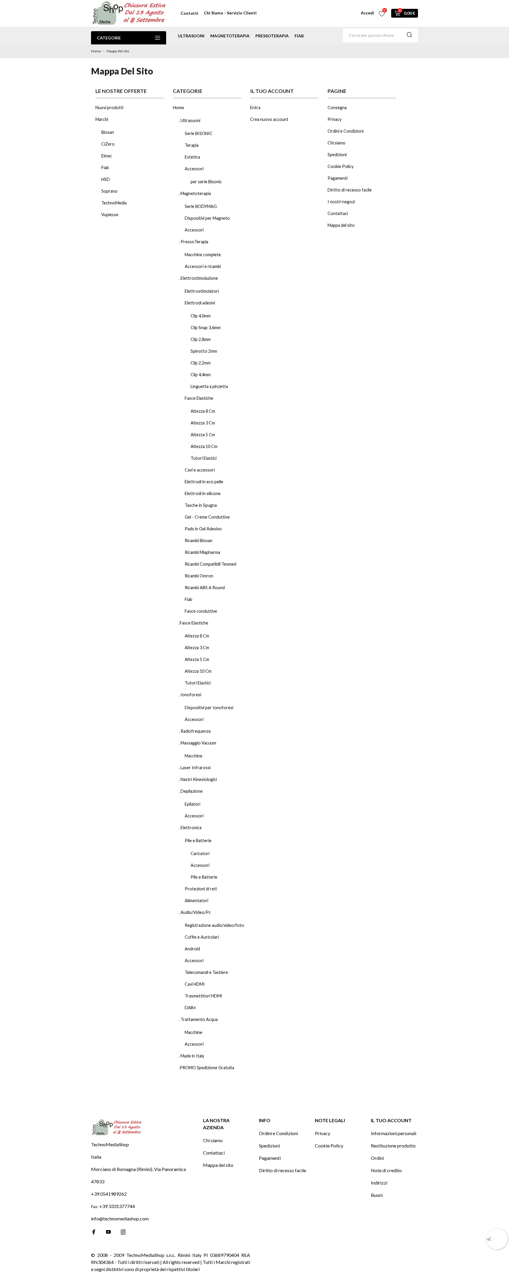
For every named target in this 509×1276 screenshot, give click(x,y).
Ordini (377, 1158)
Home (178, 107)
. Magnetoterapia (195, 193)
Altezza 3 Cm (203, 422)
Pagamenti (338, 178)
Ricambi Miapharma (202, 552)
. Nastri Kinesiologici (198, 779)
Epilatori (192, 804)
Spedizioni (337, 154)
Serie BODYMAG (201, 206)
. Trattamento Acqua (198, 1019)
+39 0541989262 (109, 1194)
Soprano (109, 191)
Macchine (193, 755)
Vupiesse (109, 214)
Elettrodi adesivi (200, 302)
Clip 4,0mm (201, 315)
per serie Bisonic (206, 181)
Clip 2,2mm (201, 362)
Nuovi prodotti (109, 107)
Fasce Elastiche (199, 398)
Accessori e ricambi (203, 266)
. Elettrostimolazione (198, 278)
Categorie (109, 37)
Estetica (192, 156)
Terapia (192, 145)
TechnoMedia (114, 202)
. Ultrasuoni (189, 120)
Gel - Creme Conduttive (207, 516)
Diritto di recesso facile (350, 189)
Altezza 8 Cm (203, 411)
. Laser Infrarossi (195, 767)
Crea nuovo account (269, 119)
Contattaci (338, 213)
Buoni (377, 1195)
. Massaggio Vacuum (197, 742)
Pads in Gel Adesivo (203, 528)
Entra (255, 107)
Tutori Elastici (204, 458)
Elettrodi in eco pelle (204, 481)
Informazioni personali (393, 1133)
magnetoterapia (229, 35)
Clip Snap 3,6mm (206, 327)
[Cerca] (409, 35)
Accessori (194, 168)
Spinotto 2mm (204, 351)
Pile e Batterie (198, 840)
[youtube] (108, 1232)
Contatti (189, 13)
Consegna (337, 107)
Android (192, 948)
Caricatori (200, 853)
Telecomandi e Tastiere (206, 972)
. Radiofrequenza (195, 731)
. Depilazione (191, 791)
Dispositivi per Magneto (207, 218)
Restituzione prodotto (393, 1145)
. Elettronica (190, 827)
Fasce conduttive (201, 611)
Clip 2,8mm (201, 339)
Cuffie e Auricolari (202, 936)
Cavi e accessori (200, 469)
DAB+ (190, 1007)
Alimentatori (196, 900)
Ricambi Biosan (198, 540)
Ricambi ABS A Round (205, 587)
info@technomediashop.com (120, 1218)
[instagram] (123, 1232)
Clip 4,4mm (201, 374)
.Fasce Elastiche (193, 622)
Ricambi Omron (199, 575)
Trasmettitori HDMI (203, 995)
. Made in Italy (191, 1055)
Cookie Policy (340, 166)
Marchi (101, 119)
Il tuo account (391, 1120)
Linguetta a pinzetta (209, 386)
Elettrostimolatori (202, 291)
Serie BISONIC (199, 133)
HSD (105, 179)
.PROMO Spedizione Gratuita (206, 1067)
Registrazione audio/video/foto (214, 925)
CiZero (108, 143)
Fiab (299, 35)
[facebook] (93, 1232)
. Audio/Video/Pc (195, 912)
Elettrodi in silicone (203, 493)
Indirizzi (379, 1182)
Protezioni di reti (201, 888)
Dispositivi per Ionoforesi (209, 707)
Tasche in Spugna (201, 505)
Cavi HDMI (195, 984)
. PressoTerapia (193, 241)
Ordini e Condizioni (345, 131)
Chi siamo (337, 142)
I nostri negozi (341, 201)
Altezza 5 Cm (203, 434)
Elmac (106, 155)
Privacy (334, 119)
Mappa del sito (341, 225)
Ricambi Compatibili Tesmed (210, 564)
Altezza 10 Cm (204, 446)
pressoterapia (272, 35)
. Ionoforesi (190, 694)
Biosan (107, 132)
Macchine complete (203, 254)
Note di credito (386, 1170)
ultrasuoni (191, 35)
